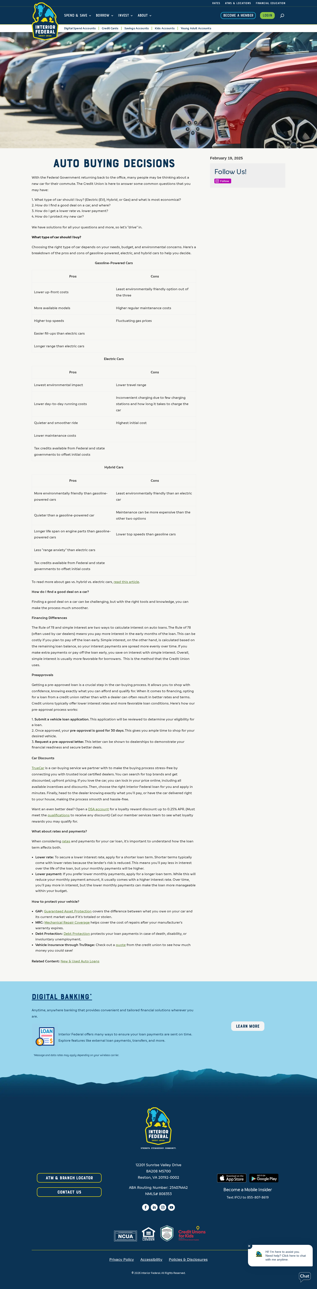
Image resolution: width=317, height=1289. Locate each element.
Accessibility (151, 1259)
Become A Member (238, 15)
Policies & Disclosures (188, 1259)
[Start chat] (305, 1277)
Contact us (69, 1192)
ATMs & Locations (238, 3)
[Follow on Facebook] (145, 1207)
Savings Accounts (136, 28)
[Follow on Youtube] (171, 1207)
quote (121, 945)
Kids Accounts (165, 28)
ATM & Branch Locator (69, 1178)
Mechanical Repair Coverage (67, 922)
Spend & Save (75, 15)
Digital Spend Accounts (80, 28)
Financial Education (270, 3)
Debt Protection (77, 934)
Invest (123, 15)
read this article (126, 582)
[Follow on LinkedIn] (154, 1207)
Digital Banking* (62, 997)
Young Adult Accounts (196, 28)
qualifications (59, 815)
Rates (216, 3)
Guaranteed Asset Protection (68, 911)
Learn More (248, 1026)
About (143, 15)
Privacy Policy (121, 1259)
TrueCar (38, 768)
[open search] (282, 15)
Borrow (102, 15)
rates (66, 841)
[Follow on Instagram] (162, 1207)
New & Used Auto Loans (80, 961)
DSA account (98, 809)
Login (267, 15)
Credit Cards (110, 28)
